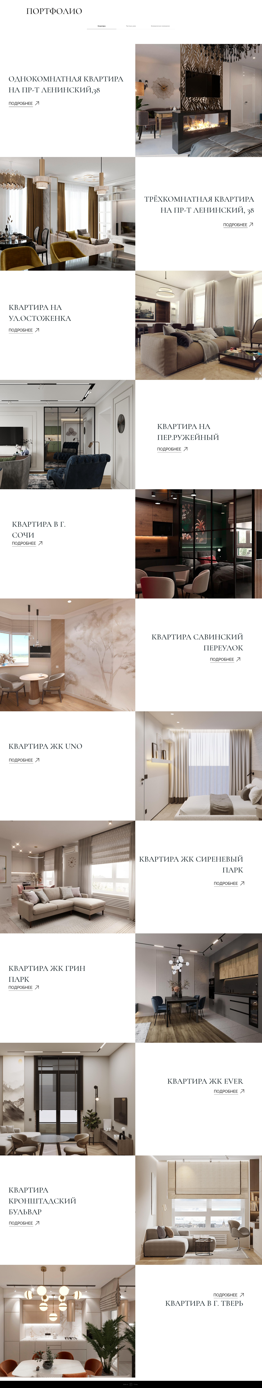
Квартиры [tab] (102, 26)
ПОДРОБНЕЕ (21, 103)
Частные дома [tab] (131, 26)
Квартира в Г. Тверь (204, 1303)
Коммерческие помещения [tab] (160, 26)
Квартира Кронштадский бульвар (42, 1201)
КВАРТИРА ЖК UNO (45, 746)
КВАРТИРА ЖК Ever (205, 1081)
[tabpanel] (131, 708)
